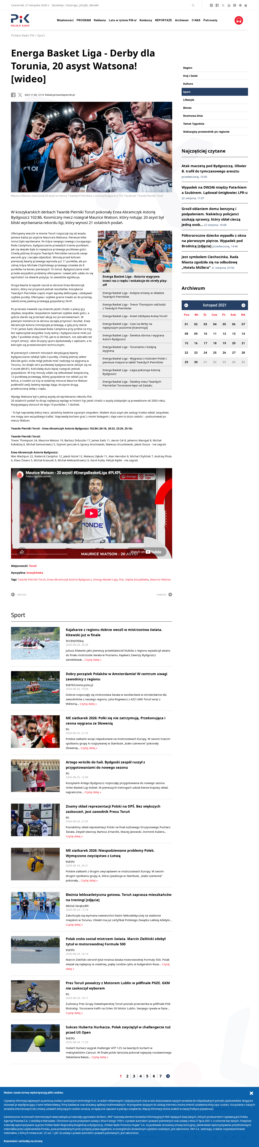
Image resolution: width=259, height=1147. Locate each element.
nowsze (161, 594)
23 (196, 352)
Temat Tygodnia (193, 123)
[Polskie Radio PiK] (20, 20)
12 (224, 333)
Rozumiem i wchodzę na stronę (23, 1141)
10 (205, 333)
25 (215, 352)
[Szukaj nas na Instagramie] (211, 5)
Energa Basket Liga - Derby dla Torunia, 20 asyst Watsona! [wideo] (83, 65)
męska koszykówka (137, 579)
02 (196, 324)
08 (186, 333)
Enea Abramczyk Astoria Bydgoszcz (69, 579)
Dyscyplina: (18, 572)
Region (187, 68)
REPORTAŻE (163, 20)
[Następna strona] (168, 1076)
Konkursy (146, 20)
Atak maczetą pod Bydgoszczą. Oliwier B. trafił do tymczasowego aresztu (214, 171)
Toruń (33, 566)
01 (186, 324)
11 (215, 333)
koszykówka (35, 572)
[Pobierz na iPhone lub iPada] (245, 5)
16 (196, 343)
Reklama (100, 20)
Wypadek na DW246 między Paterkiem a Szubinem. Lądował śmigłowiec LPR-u (215, 192)
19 (224, 343)
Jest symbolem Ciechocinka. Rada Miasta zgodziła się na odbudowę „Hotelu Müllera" (210, 262)
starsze (21, 594)
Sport (41, 35)
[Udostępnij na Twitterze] (21, 95)
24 (205, 352)
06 (233, 324)
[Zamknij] (251, 1093)
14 (243, 333)
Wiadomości (65, 20)
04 (215, 324)
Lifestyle (188, 100)
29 (186, 362)
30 (196, 362)
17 (205, 343)
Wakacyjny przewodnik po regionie (206, 131)
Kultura (188, 83)
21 (243, 343)
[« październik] (186, 305)
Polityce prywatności (201, 1109)
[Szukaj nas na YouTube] (229, 5)
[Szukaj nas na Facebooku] (217, 5)
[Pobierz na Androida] (240, 5)
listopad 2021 (215, 305)
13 (233, 333)
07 (243, 324)
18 (215, 343)
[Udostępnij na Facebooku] (14, 95)
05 (224, 324)
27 (233, 352)
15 (186, 343)
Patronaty (210, 20)
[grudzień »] (243, 305)
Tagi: (14, 579)
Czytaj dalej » (93, 659)
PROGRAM (84, 20)
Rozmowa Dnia (193, 116)
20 (233, 343)
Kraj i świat (190, 76)
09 (196, 333)
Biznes (187, 108)
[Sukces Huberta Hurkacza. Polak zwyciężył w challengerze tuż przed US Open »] (35, 1041)
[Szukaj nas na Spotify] (234, 5)
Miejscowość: (19, 566)
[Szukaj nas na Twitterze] (223, 5)
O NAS (196, 20)
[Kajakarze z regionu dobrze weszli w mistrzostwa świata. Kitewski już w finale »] (35, 644)
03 (205, 324)
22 (186, 352)
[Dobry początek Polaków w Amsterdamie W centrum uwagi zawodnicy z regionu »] (35, 688)
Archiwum (182, 20)
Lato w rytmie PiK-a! (123, 20)
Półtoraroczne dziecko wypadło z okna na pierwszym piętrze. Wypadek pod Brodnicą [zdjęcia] (214, 240)
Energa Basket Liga (105, 579)
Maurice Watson (160, 579)
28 (243, 352)
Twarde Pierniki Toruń (32, 579)
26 (224, 352)
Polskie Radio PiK (22, 35)
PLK (121, 579)
